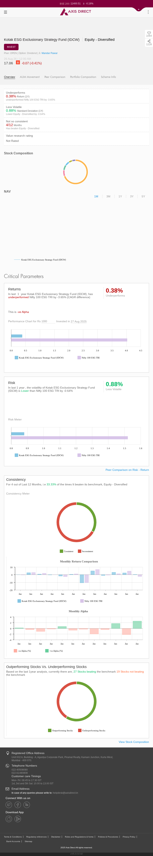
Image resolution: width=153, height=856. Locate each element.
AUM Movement (30, 77)
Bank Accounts (13, 841)
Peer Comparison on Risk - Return (127, 469)
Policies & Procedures (108, 837)
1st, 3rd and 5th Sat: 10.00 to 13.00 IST (32, 783)
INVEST (11, 47)
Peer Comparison (54, 77)
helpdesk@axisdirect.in (65, 792)
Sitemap (28, 841)
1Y (120, 196)
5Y (143, 196)
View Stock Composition (134, 741)
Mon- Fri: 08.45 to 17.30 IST (26, 780)
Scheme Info (108, 77)
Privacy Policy (129, 837)
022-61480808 (20, 773)
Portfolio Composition (83, 77)
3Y (131, 196)
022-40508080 (20, 769)
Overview (9, 77)
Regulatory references (36, 837)
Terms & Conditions (13, 837)
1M (96, 196)
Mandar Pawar (49, 53)
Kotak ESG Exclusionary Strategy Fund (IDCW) (42, 40)
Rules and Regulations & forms (79, 837)
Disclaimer (55, 837)
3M (108, 196)
